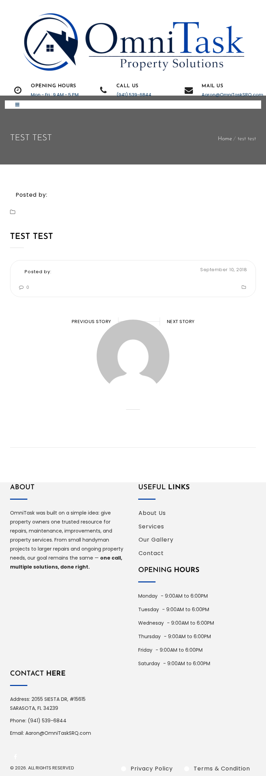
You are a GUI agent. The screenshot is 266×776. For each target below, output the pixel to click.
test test (31, 237)
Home (225, 139)
